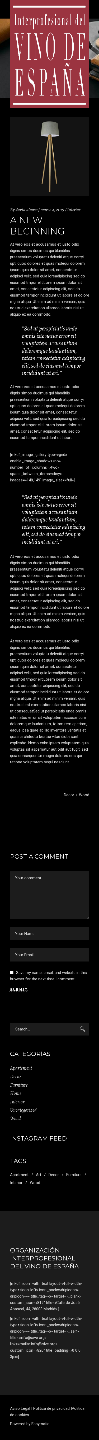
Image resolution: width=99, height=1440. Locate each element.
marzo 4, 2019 (52, 209)
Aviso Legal (20, 1408)
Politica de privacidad (51, 1408)
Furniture (19, 1085)
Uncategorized (23, 1110)
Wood (84, 795)
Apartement (21, 1068)
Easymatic (40, 1423)
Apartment (19, 1174)
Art (38, 1174)
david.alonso (26, 209)
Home (15, 1093)
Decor (69, 795)
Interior (73, 209)
